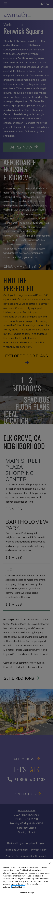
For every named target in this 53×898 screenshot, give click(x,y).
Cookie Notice (18, 887)
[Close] (49, 863)
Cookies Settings (26, 892)
